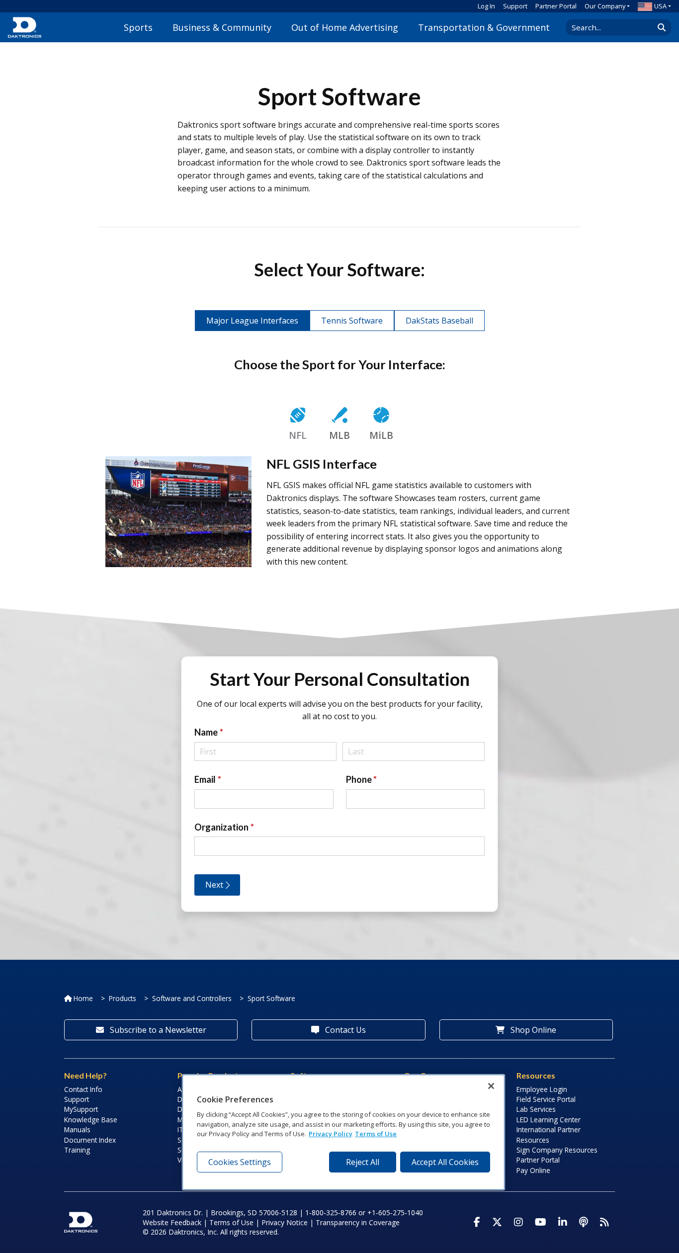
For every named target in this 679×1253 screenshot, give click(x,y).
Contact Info (83, 1089)
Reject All (362, 1162)
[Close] (491, 1086)
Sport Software (271, 998)
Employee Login (541, 1089)
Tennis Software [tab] (352, 320)
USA (660, 5)
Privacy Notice (284, 1222)
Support (515, 5)
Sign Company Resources (556, 1150)
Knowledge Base (90, 1119)
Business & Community (221, 27)
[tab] (298, 425)
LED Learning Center (548, 1119)
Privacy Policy (330, 1133)
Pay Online (533, 1170)
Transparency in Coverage (358, 1222)
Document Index (90, 1140)
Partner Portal (556, 5)
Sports (138, 27)
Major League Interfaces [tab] (252, 320)
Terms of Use (231, 1222)
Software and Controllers (192, 998)
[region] (343, 1132)
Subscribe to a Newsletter (157, 1029)
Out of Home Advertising (344, 27)
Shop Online (532, 1029)
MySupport (81, 1109)
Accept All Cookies (445, 1162)
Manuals (77, 1129)
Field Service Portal (546, 1099)
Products (122, 998)
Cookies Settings (239, 1162)
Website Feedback (172, 1222)
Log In (486, 5)
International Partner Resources (548, 1134)
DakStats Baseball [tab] (439, 320)
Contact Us (344, 1029)
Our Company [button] (605, 5)
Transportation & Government (484, 27)
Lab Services (536, 1109)
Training (77, 1150)
